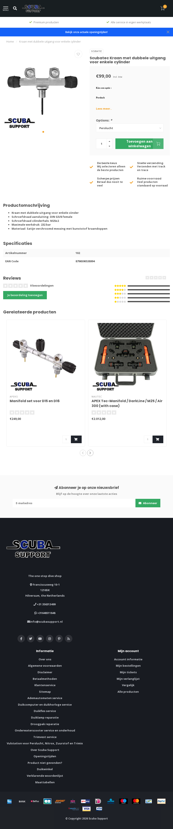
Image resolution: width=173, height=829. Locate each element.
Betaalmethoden (45, 679)
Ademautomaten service (44, 698)
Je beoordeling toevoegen (25, 295)
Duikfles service (45, 711)
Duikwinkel (45, 769)
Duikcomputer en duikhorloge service (45, 704)
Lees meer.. (104, 108)
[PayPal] (161, 801)
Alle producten (128, 692)
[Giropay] (85, 801)
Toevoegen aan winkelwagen (139, 143)
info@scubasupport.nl (46, 621)
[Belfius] (35, 801)
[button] (43, 132)
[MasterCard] (136, 801)
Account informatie (128, 659)
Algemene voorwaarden (45, 666)
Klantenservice (44, 685)
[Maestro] (123, 801)
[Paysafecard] (74, 809)
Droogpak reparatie (45, 724)
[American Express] (9, 801)
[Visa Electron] (99, 809)
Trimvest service (45, 737)
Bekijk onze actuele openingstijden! (86, 32)
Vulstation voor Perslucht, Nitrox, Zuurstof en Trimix (45, 743)
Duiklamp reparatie (45, 717)
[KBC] (110, 801)
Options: (104, 120)
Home (10, 41)
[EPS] (73, 801)
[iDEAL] (98, 801)
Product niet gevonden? (45, 763)
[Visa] (86, 809)
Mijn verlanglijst (128, 679)
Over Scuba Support (45, 750)
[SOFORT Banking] (60, 801)
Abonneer (149, 503)
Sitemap (45, 692)
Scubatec (96, 51)
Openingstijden (45, 756)
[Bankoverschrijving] (22, 801)
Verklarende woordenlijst (45, 776)
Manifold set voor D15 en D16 (35, 401)
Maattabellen (45, 782)
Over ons (45, 659)
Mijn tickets (128, 672)
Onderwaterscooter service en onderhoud (45, 730)
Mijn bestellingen (128, 666)
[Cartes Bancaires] (47, 801)
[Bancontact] (148, 801)
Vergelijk (128, 685)
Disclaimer (45, 672)
